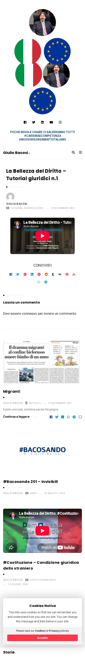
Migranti (11, 391)
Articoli (35, 403)
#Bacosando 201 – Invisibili (30, 481)
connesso (29, 313)
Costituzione (39, 579)
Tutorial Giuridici (23, 208)
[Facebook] (25, 122)
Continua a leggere (16, 416)
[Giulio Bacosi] (27, 51)
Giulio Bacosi (16, 152)
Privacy (54, 630)
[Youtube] (51, 122)
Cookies (40, 630)
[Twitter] (33, 122)
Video (40, 208)
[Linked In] (42, 122)
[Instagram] (60, 122)
